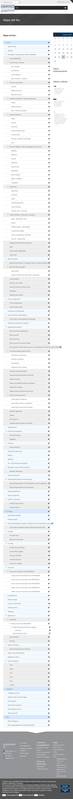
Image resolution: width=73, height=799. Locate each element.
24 (55, 57)
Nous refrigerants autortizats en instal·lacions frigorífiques (59, 104)
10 (55, 49)
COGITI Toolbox (24, 753)
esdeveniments (60, 71)
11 (59, 49)
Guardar (65, 786)
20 (67, 53)
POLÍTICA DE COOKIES (31, 783)
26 (63, 57)
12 (63, 49)
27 (55, 41)
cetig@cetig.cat (7, 2)
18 (59, 53)
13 (67, 49)
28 (59, 41)
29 (63, 41)
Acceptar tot (65, 790)
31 (55, 61)
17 (55, 53)
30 (67, 41)
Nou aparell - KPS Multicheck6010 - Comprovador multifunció (59, 91)
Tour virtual (23, 743)
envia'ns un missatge (42, 757)
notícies (64, 82)
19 (63, 53)
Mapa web (23, 756)
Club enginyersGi (25, 746)
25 (59, 57)
